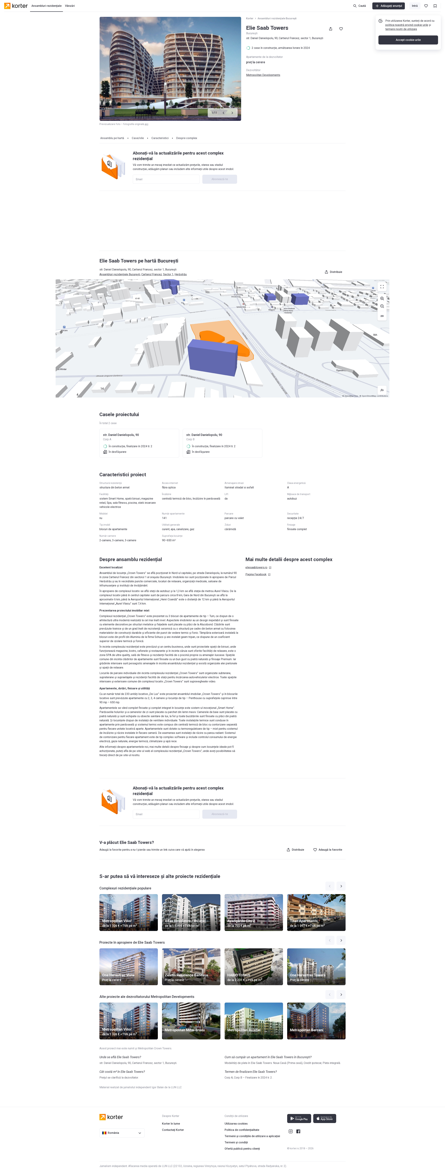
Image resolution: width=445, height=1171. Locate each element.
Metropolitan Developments (263, 75)
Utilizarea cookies (236, 1123)
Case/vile (138, 138)
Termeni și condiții (236, 1142)
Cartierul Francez (151, 274)
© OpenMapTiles (350, 396)
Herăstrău (181, 274)
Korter (249, 18)
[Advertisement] (222, 220)
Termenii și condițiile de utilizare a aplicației (252, 1136)
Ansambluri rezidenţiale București (277, 18)
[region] (222, 338)
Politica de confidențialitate (242, 1130)
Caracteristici (160, 138)
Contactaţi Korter (173, 1130)
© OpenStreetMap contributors (373, 396)
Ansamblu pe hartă (112, 138)
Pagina (255, 574)
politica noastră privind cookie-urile (406, 25)
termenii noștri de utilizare (401, 29)
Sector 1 (168, 274)
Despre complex (186, 138)
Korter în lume (171, 1123)
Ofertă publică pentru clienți (242, 1148)
